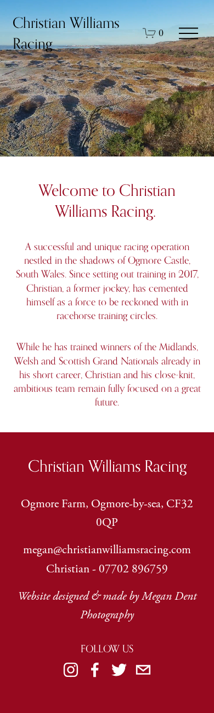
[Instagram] (70, 669)
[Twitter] (119, 669)
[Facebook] (95, 669)
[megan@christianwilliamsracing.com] (143, 669)
